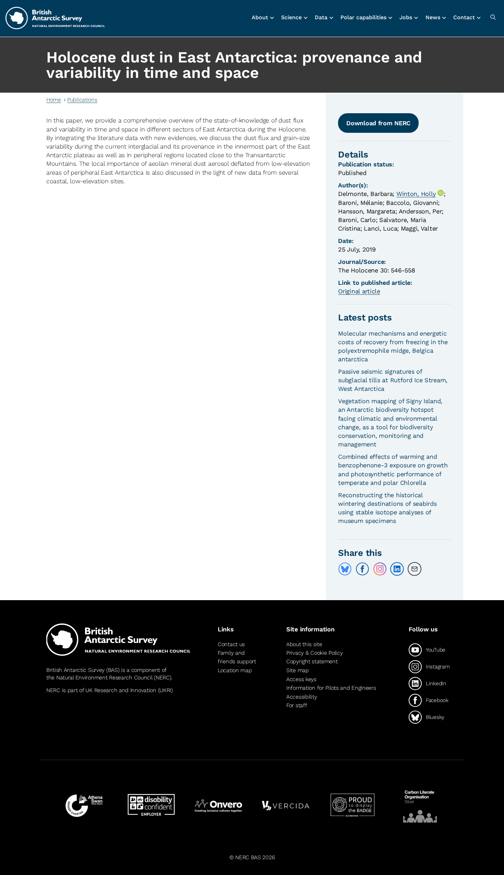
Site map (297, 670)
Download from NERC (378, 123)
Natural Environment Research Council (104, 677)
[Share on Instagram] (380, 569)
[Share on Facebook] (362, 569)
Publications (82, 99)
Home (53, 99)
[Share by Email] (414, 569)
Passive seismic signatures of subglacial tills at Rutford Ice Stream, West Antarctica (392, 380)
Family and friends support (237, 657)
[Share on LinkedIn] (397, 569)
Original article (359, 291)
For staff (296, 705)
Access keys (301, 679)
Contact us (231, 644)
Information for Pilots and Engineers (331, 688)
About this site (304, 644)
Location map (235, 670)
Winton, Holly (416, 193)
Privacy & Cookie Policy (314, 653)
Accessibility (301, 696)
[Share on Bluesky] (345, 569)
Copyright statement (312, 661)
